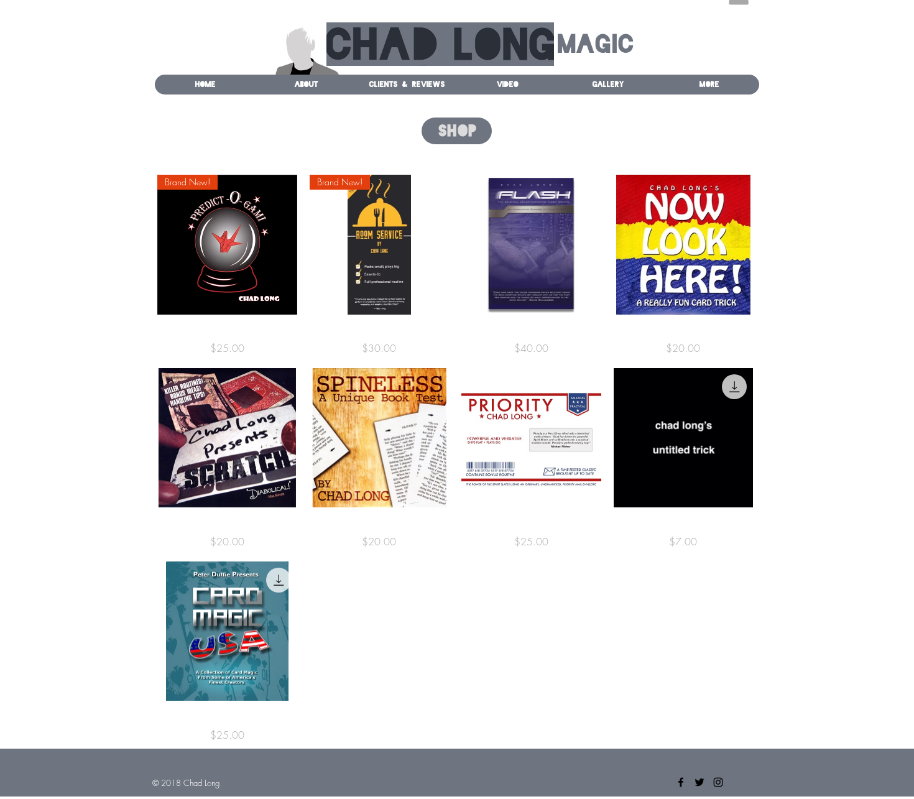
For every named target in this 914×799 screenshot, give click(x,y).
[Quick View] (531, 245)
